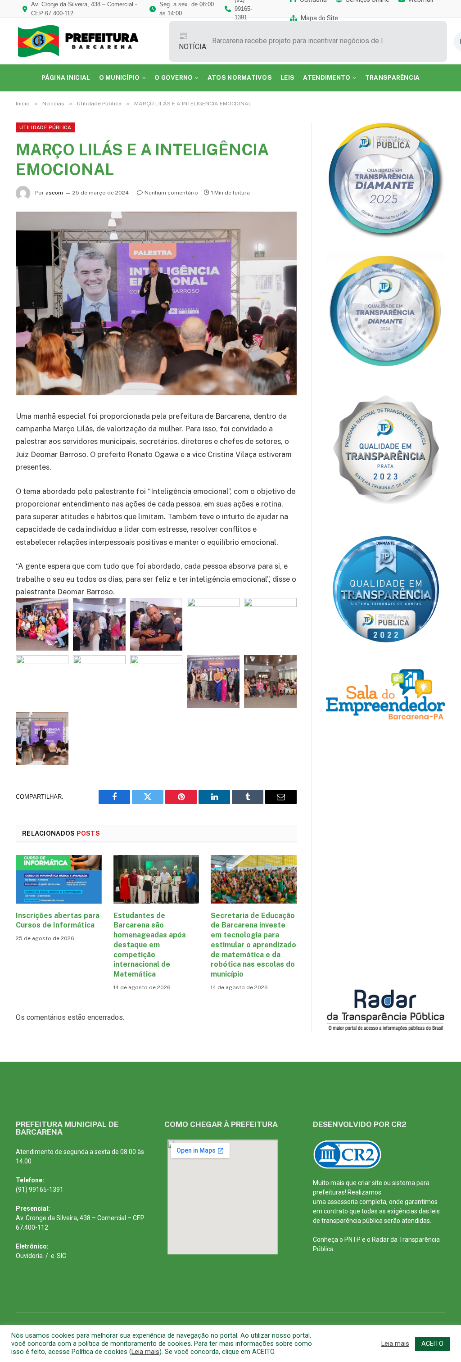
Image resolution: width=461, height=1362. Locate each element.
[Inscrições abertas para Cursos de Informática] (59, 879)
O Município (119, 77)
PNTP (352, 1239)
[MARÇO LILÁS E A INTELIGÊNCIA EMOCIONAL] (156, 303)
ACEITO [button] (432, 1343)
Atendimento (326, 77)
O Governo (173, 77)
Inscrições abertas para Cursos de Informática (57, 920)
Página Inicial (65, 77)
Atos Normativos (240, 77)
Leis (287, 77)
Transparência (392, 77)
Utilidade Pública (45, 127)
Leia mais (145, 1352)
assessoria (342, 1201)
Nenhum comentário (171, 193)
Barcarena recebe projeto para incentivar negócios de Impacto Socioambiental (302, 40)
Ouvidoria (29, 1255)
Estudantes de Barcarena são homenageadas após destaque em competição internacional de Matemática (149, 945)
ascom (54, 193)
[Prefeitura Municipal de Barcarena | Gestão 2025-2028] (84, 41)
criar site (370, 1182)
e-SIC (58, 1255)
